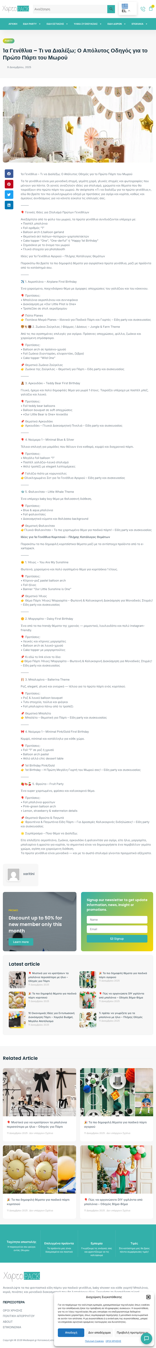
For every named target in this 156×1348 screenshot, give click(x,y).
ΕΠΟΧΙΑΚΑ (137, 23)
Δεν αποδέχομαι (99, 1332)
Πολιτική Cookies (94, 1341)
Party (9, 41)
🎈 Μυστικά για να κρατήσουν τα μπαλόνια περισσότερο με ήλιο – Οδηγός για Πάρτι (48, 977)
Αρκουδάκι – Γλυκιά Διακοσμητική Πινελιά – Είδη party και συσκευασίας (74, 425)
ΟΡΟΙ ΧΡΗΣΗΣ (113, 1341)
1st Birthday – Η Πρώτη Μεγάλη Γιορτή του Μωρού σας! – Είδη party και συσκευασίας (83, 770)
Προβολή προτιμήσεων (132, 1332)
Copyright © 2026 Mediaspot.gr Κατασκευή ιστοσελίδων (33, 1340)
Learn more (21, 942)
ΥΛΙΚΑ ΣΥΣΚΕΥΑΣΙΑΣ (86, 23)
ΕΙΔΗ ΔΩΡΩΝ (114, 23)
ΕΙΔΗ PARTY (30, 23)
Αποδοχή (71, 1332)
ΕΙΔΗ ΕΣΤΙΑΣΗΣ (55, 23)
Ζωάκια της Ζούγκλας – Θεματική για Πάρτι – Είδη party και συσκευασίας (74, 369)
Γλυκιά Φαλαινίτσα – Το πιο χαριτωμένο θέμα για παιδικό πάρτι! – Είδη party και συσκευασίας (88, 530)
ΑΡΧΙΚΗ (13, 23)
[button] (148, 1297)
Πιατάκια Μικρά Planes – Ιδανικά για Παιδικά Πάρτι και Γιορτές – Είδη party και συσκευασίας (88, 319)
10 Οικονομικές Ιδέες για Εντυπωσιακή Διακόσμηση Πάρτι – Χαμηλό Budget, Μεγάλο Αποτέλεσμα (51, 1017)
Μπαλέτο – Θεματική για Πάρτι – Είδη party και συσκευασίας (66, 717)
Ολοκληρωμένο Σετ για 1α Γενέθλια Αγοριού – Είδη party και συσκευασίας (74, 478)
